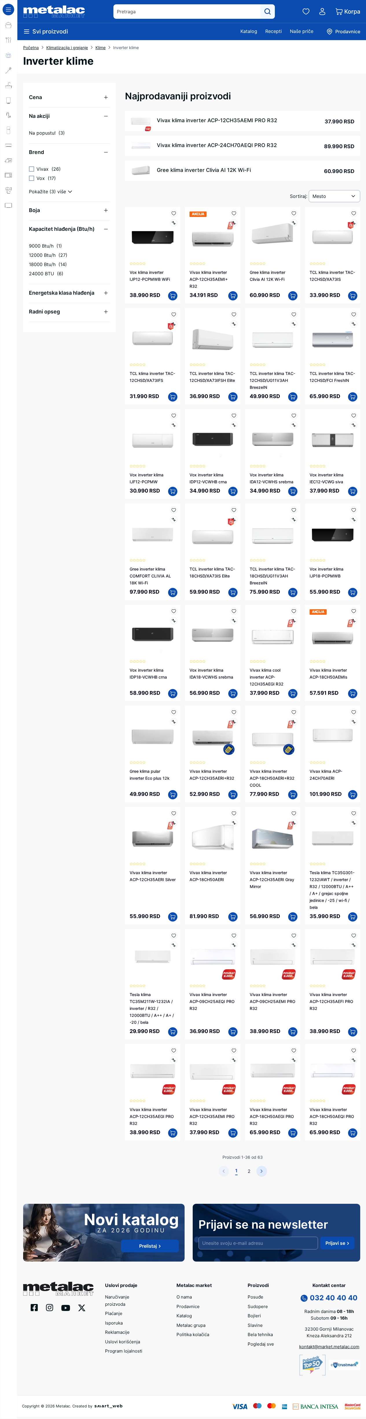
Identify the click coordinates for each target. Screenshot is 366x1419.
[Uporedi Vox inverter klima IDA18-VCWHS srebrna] (234, 620)
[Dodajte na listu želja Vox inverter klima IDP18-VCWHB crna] (173, 611)
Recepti (273, 31)
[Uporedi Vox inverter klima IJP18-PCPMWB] (353, 519)
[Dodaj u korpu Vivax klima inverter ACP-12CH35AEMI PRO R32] (233, 1133)
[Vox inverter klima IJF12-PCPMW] (153, 437)
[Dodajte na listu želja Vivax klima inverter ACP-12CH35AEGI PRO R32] (173, 1050)
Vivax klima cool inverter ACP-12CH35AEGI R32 (267, 677)
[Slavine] (9, 115)
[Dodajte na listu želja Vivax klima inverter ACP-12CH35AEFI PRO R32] (353, 935)
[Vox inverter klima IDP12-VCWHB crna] (213, 437)
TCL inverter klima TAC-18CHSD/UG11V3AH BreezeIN (272, 576)
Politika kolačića (192, 1334)
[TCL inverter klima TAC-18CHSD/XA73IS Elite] (213, 531)
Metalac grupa (190, 1325)
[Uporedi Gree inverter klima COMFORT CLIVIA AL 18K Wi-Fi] (173, 519)
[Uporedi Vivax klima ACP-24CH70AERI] (353, 721)
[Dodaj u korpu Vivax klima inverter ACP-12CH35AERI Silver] (172, 917)
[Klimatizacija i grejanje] (9, 145)
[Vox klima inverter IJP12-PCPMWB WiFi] (153, 234)
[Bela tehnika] (9, 130)
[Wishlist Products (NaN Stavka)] (306, 11)
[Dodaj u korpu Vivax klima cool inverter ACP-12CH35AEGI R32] (292, 693)
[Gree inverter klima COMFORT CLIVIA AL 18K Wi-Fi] (153, 531)
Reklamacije (117, 1332)
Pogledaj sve (261, 1344)
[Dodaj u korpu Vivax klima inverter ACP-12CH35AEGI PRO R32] (172, 1133)
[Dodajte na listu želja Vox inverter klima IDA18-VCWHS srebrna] (234, 611)
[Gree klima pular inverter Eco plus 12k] (153, 733)
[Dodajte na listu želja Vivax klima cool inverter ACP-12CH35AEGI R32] (293, 611)
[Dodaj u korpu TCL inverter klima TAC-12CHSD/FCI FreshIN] (352, 397)
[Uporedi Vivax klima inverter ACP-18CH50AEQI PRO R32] (353, 1060)
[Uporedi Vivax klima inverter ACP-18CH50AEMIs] (353, 620)
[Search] (267, 11)
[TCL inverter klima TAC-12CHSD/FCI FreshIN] (333, 336)
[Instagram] (49, 1307)
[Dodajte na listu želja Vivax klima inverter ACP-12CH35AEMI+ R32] (234, 213)
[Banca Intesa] (316, 1406)
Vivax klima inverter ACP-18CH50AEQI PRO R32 (332, 1116)
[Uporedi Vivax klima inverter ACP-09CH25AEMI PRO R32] (293, 945)
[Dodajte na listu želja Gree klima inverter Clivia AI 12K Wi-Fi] (293, 213)
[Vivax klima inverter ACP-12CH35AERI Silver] (153, 834)
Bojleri (254, 1315)
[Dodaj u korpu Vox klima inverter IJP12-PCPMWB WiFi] (172, 295)
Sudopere (258, 1306)
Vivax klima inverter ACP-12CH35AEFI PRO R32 (331, 1001)
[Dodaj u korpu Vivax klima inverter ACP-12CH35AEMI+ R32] (233, 295)
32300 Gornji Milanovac (329, 1329)
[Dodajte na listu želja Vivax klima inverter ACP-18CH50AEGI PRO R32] (293, 1050)
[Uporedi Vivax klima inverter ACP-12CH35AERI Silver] (173, 822)
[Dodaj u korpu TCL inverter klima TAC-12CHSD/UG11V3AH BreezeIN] (292, 397)
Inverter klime (126, 47)
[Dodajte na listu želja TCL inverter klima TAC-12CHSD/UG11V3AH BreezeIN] (293, 314)
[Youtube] (65, 1307)
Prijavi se (335, 1243)
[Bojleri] (9, 100)
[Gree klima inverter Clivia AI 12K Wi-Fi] (273, 234)
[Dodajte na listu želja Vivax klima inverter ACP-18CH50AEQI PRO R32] (353, 1050)
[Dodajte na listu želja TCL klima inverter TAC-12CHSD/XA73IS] (353, 213)
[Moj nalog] (322, 11)
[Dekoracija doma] (9, 250)
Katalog (248, 31)
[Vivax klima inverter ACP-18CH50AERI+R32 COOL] (273, 733)
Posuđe (255, 1297)
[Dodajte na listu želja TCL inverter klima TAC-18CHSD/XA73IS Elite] (234, 510)
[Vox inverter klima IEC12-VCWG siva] (333, 437)
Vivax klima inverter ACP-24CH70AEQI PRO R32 (217, 145)
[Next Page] (262, 1171)
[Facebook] (34, 1307)
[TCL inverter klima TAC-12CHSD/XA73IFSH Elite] (213, 336)
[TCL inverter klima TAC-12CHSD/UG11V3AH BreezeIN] (273, 336)
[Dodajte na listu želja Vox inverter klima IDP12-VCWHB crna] (234, 415)
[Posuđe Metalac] (9, 25)
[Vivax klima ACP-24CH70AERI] (333, 733)
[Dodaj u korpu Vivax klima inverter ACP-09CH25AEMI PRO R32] (292, 1032)
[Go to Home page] (54, 11)
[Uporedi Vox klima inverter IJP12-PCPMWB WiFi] (173, 222)
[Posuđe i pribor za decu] (9, 55)
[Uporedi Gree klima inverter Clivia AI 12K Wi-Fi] (293, 222)
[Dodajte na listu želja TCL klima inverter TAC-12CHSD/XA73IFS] (173, 314)
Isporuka (114, 1323)
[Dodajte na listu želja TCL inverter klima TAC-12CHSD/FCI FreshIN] (353, 314)
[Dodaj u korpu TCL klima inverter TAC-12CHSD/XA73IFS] (172, 397)
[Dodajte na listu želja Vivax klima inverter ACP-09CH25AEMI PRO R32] (293, 935)
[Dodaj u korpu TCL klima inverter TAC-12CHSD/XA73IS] (352, 295)
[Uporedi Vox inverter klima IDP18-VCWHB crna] (173, 620)
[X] (82, 1307)
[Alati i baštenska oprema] (9, 265)
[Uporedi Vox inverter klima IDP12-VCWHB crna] (234, 425)
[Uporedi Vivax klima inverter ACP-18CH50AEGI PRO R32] (293, 1060)
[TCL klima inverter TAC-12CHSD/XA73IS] (333, 234)
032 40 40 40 (334, 1298)
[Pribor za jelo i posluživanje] (9, 40)
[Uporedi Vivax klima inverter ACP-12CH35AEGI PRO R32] (173, 1060)
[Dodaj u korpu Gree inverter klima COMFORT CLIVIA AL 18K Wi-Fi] (172, 592)
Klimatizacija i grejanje (67, 47)
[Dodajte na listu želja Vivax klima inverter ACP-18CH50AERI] (234, 813)
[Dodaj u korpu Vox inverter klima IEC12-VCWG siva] (352, 491)
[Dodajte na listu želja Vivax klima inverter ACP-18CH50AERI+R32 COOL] (293, 712)
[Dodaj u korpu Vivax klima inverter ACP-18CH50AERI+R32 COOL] (292, 794)
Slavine (255, 1325)
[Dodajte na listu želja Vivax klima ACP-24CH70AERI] (353, 712)
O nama (184, 1297)
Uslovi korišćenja (122, 1341)
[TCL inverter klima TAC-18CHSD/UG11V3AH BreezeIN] (273, 531)
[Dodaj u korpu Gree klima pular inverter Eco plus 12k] (172, 794)
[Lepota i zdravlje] (9, 190)
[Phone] (304, 1298)
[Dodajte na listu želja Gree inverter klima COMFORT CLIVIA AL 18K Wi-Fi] (173, 510)
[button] (69, 97)
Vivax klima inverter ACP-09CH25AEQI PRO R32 (212, 1001)
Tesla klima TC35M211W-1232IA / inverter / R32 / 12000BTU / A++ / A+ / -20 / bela (152, 1008)
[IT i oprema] (9, 235)
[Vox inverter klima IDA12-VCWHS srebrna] (273, 437)
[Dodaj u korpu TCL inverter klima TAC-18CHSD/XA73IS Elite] (233, 592)
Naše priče (301, 31)
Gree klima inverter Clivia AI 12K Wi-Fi (204, 170)
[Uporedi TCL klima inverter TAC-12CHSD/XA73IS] (353, 222)
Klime (100, 47)
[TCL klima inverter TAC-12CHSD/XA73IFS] (153, 336)
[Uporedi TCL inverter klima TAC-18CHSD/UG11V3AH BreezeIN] (293, 519)
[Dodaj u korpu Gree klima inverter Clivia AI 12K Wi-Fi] (292, 295)
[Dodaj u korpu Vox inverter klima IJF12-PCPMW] (172, 491)
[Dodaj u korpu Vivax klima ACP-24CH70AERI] (352, 794)
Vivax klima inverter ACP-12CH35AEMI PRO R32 (217, 120)
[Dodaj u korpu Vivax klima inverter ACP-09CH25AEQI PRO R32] (233, 1032)
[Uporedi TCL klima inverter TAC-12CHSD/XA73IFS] (173, 324)
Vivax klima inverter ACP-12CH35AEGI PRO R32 (152, 1116)
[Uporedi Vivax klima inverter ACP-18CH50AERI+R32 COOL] (293, 721)
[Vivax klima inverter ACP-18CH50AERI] (213, 834)
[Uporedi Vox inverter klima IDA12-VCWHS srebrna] (293, 425)
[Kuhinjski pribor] (9, 70)
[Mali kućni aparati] (9, 160)
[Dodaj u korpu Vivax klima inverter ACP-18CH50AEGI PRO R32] (292, 1133)
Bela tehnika (260, 1334)
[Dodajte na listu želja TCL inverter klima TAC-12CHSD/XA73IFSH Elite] (234, 314)
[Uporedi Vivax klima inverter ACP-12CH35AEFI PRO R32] (353, 945)
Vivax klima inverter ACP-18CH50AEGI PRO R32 (272, 1116)
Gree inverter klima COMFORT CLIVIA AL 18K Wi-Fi (150, 576)
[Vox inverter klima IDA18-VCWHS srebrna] (213, 632)
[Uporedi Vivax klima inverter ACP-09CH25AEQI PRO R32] (234, 945)
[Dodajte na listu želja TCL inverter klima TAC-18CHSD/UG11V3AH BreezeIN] (293, 510)
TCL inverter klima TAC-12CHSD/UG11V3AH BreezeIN (272, 380)
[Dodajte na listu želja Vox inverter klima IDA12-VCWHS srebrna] (293, 415)
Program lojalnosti (123, 1351)
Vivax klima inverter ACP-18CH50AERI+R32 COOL (272, 778)
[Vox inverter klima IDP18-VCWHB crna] (153, 632)
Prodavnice (188, 1306)
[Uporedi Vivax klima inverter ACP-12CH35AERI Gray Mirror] (293, 822)
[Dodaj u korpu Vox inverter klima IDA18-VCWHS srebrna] (233, 693)
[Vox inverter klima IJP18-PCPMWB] (333, 531)
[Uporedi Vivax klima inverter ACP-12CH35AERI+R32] (234, 721)
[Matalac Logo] (58, 1288)
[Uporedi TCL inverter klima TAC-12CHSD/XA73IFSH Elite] (234, 324)
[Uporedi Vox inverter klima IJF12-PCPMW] (173, 425)
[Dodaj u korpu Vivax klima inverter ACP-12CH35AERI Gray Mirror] (292, 917)
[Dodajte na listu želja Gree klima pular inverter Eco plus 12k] (173, 712)
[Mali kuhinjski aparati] (9, 175)
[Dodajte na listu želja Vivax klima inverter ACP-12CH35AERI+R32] (234, 712)
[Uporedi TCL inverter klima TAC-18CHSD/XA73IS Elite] (234, 519)
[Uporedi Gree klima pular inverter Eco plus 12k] (173, 721)
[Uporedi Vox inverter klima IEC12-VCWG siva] (353, 425)
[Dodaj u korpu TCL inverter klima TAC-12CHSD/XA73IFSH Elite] (233, 397)
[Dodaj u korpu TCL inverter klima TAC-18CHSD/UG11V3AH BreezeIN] (292, 592)
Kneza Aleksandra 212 (329, 1335)
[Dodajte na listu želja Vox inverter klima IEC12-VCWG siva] (353, 415)
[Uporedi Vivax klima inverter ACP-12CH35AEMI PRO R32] (234, 1060)
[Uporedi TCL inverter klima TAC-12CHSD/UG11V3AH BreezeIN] (293, 324)
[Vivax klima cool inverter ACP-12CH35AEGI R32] (273, 632)
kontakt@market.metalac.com (329, 1346)
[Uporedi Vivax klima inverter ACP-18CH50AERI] (234, 822)
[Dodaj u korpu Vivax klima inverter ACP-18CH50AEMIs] (352, 693)
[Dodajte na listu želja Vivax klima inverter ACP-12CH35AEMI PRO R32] (234, 1050)
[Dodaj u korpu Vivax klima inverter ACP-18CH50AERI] (233, 917)
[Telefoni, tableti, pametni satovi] (9, 220)
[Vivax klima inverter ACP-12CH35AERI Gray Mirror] (273, 834)
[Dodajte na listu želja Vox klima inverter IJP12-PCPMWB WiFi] (173, 213)
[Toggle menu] (8, 9)
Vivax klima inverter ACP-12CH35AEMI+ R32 (209, 279)
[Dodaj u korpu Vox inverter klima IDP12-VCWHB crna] (233, 491)
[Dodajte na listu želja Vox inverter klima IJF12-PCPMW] (173, 415)
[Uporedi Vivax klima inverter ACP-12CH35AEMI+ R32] (234, 222)
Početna (31, 47)
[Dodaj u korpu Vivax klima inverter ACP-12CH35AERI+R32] (233, 794)
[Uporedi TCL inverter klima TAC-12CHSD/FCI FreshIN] (353, 324)
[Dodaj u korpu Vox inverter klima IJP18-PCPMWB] (352, 592)
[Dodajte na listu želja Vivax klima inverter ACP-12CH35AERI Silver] (173, 813)
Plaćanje (113, 1313)
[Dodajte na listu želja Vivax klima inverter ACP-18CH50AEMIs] (353, 611)
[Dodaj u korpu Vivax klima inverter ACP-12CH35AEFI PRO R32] (352, 1032)
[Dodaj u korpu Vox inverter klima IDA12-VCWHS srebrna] (292, 491)
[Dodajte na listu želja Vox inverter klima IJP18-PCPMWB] (353, 510)
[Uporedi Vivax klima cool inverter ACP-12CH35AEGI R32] (293, 620)
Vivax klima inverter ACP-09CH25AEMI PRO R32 (272, 1001)
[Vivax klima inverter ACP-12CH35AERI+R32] (213, 733)
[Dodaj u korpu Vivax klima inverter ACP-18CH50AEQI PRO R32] (352, 1133)
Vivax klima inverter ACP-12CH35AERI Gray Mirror (272, 879)
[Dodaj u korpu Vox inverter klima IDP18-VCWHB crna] (172, 693)
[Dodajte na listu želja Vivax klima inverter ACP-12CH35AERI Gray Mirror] (293, 813)
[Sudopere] (9, 85)
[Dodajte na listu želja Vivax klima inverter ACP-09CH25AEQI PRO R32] (234, 935)
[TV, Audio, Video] (9, 205)
